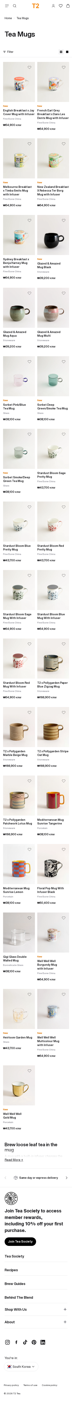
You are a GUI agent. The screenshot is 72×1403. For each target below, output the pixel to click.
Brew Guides (15, 1283)
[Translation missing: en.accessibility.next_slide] (66, 1178)
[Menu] (6, 5)
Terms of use (30, 1385)
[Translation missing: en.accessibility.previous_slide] (6, 1178)
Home (8, 18)
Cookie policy (49, 1385)
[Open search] (14, 5)
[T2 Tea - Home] (36, 6)
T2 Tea (16, 1393)
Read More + (14, 1159)
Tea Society (14, 1256)
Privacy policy (11, 1385)
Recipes (11, 1269)
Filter (10, 52)
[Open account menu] (53, 5)
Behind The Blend (19, 1297)
